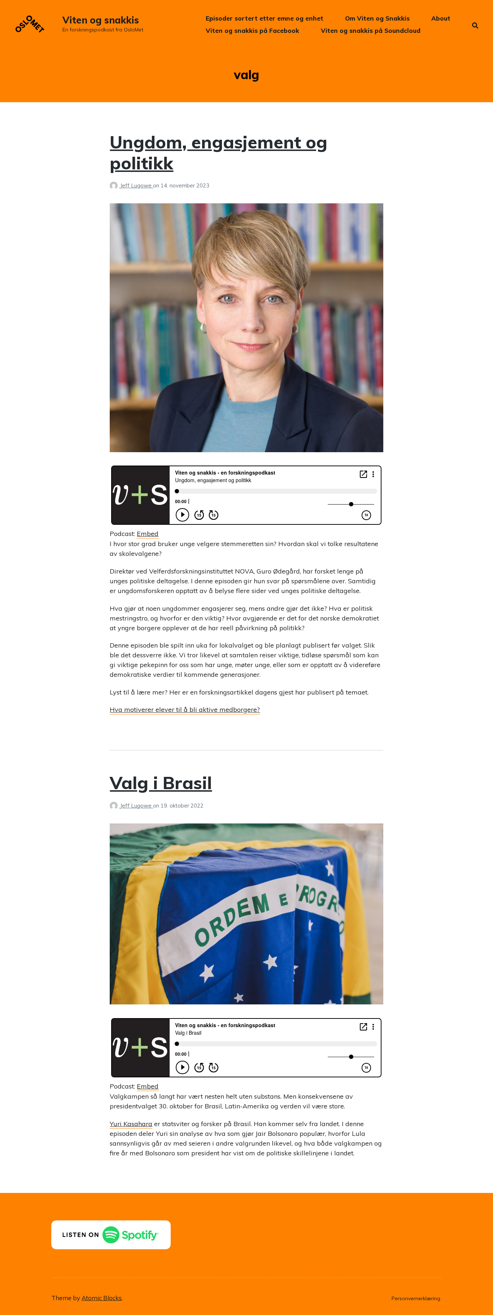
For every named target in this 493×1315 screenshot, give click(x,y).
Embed (147, 533)
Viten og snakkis (100, 20)
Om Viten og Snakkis (377, 18)
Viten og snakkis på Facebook (252, 30)
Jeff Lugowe (136, 185)
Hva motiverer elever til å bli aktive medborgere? (185, 709)
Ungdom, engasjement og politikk (218, 152)
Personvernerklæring (416, 1298)
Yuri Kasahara (131, 1124)
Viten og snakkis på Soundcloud (370, 30)
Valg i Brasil (161, 782)
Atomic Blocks (102, 1298)
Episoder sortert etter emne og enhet (264, 18)
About (440, 18)
